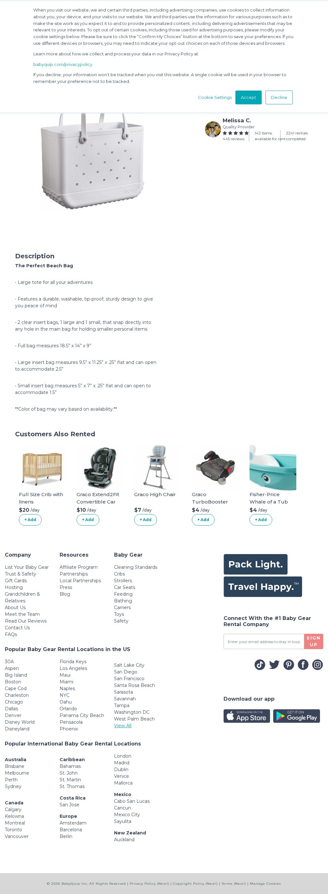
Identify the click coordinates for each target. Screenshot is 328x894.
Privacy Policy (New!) (149, 884)
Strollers (123, 581)
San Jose (69, 805)
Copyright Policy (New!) (195, 884)
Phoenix (69, 729)
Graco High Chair (155, 494)
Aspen (12, 668)
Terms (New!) (234, 884)
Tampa (121, 705)
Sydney (13, 786)
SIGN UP (314, 641)
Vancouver (17, 836)
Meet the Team (22, 614)
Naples (67, 688)
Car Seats (124, 587)
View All (122, 726)
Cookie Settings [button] (215, 97)
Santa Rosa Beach (134, 685)
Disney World (20, 722)
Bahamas (70, 766)
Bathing (123, 601)
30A (9, 661)
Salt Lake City (129, 665)
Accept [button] (248, 97)
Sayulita (122, 821)
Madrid (121, 763)
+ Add (30, 519)
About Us (15, 607)
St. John (69, 773)
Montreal (15, 823)
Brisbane (14, 766)
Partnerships (74, 574)
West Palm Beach (134, 719)
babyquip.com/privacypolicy (62, 64)
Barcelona (71, 830)
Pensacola (71, 722)
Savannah (125, 699)
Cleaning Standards (135, 567)
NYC (65, 695)
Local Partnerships (80, 581)
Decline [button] (279, 97)
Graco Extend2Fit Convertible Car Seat (98, 501)
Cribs (119, 574)
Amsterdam (73, 823)
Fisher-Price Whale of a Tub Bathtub (269, 501)
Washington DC (132, 712)
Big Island (16, 675)
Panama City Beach (82, 715)
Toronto (13, 830)
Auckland (124, 839)
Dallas (11, 709)
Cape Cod (16, 688)
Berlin (66, 836)
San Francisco (129, 678)
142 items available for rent (270, 136)
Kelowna (14, 816)
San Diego (125, 672)
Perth (11, 780)
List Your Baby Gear (27, 567)
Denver (13, 715)
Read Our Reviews (25, 621)
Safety (121, 621)
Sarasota (123, 692)
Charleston (17, 695)
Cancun (122, 808)
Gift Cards (16, 581)
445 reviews (233, 138)
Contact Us (17, 628)
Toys (119, 614)
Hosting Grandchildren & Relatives (22, 594)
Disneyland (17, 729)
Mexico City (127, 814)
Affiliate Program (79, 567)
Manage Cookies (265, 884)
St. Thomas (72, 786)
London (122, 756)
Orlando (68, 709)
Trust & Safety (20, 574)
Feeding (123, 594)
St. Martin (70, 780)
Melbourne (17, 773)
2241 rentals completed (297, 136)
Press (66, 587)
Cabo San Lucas (132, 801)
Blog (65, 594)
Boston (13, 682)
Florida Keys (73, 661)
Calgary (13, 809)
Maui (65, 675)
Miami (66, 682)
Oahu (66, 702)
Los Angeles (73, 668)
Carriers (122, 607)
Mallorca (123, 783)
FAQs (11, 634)
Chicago (14, 702)
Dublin (121, 769)
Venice (121, 776)
